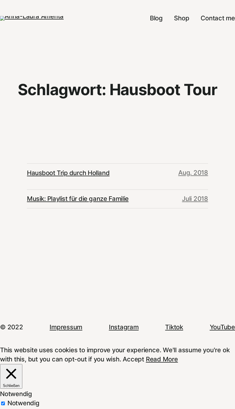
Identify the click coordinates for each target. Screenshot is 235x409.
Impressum (66, 327)
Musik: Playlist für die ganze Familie (78, 198)
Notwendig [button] (16, 394)
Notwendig (23, 403)
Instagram (124, 327)
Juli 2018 (195, 198)
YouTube (222, 327)
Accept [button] (133, 359)
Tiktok (174, 327)
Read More (162, 359)
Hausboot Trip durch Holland (68, 173)
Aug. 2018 (193, 172)
